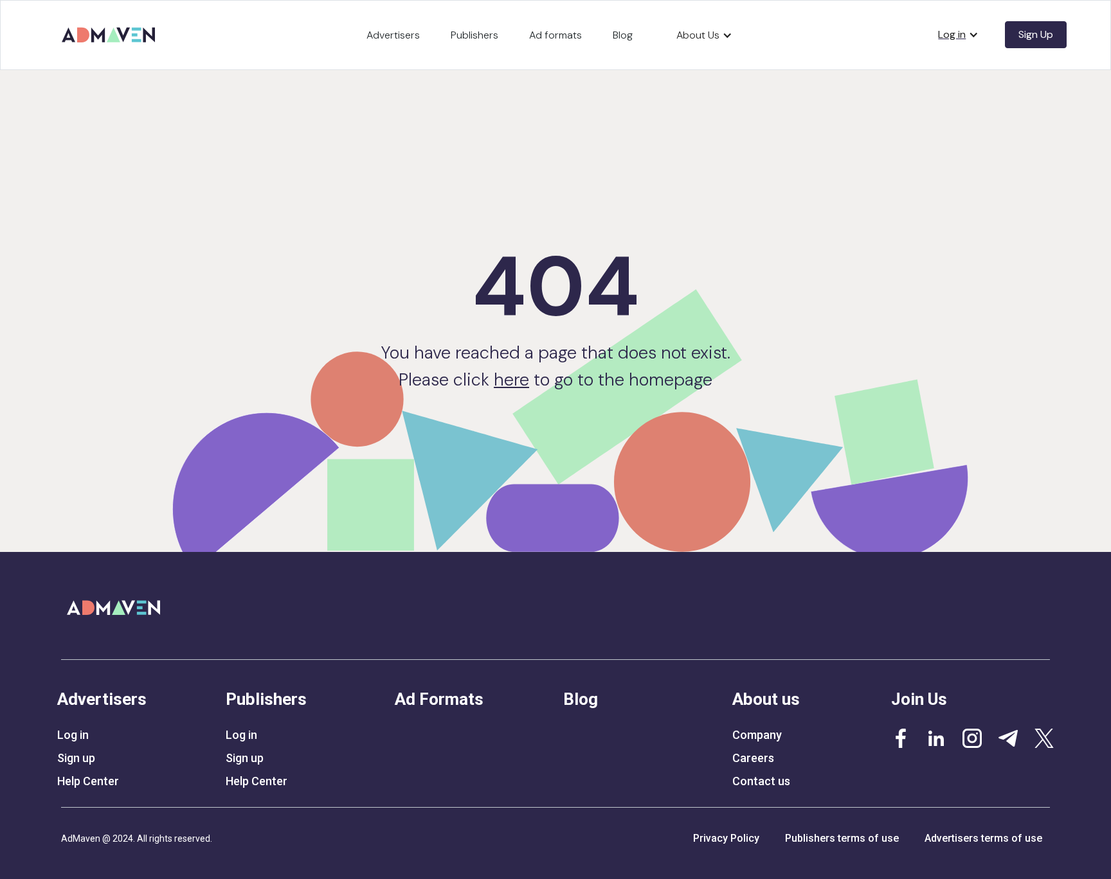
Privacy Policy (726, 838)
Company (757, 735)
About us (766, 699)
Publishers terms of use (842, 838)
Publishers (474, 35)
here (511, 379)
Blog (623, 35)
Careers (753, 758)
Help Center (88, 781)
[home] (110, 30)
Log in (73, 735)
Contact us (761, 781)
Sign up (76, 758)
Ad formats (555, 35)
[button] (704, 35)
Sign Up (1035, 34)
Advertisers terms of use (983, 838)
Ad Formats (439, 699)
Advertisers (393, 35)
